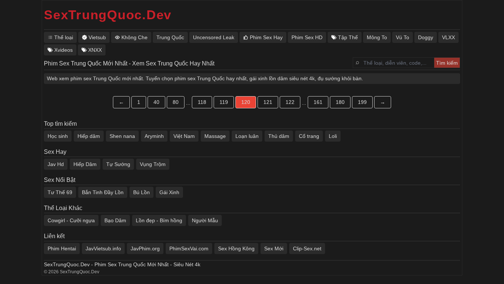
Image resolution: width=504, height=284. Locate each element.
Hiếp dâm (88, 136)
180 (340, 102)
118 (202, 102)
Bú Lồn (141, 192)
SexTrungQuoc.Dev (108, 14)
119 (224, 102)
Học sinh (58, 136)
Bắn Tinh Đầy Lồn (103, 192)
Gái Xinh (169, 192)
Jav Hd (56, 164)
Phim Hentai (62, 248)
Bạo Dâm (115, 220)
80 (176, 102)
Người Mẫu (205, 220)
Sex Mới (273, 248)
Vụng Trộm (153, 164)
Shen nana (122, 136)
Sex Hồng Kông (236, 248)
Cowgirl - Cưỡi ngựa (71, 220)
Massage (215, 136)
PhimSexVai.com (188, 248)
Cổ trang (309, 136)
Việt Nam (184, 136)
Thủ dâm (278, 136)
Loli (333, 136)
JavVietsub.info (103, 248)
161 (318, 102)
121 (267, 102)
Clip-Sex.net (307, 248)
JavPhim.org (145, 248)
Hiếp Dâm (85, 164)
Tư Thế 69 (60, 192)
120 (245, 102)
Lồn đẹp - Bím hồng (159, 220)
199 (362, 102)
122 (290, 102)
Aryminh (154, 136)
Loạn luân (247, 136)
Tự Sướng (118, 164)
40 (156, 102)
